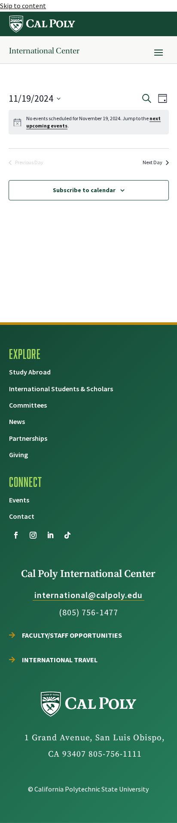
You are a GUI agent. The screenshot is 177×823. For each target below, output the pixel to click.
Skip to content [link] (23, 5)
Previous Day (29, 162)
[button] (158, 52)
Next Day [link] (152, 162)
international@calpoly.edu (88, 594)
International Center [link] (44, 51)
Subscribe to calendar (84, 190)
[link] (42, 24)
